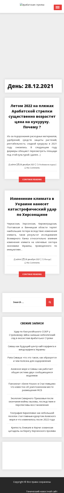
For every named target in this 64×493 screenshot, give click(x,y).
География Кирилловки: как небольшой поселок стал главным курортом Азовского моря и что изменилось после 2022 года (32, 416)
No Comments (33, 167)
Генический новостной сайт (41, 491)
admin (13, 164)
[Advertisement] (32, 44)
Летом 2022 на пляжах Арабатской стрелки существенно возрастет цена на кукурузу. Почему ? (32, 116)
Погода (47, 259)
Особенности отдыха (47, 165)
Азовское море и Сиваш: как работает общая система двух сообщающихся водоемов (32, 372)
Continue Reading (32, 179)
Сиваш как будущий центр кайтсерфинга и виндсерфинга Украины (32, 348)
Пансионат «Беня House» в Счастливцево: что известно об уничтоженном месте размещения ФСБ (32, 387)
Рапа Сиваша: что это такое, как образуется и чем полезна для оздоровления (32, 359)
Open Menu (58, 7)
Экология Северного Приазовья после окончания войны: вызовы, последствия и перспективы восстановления (32, 401)
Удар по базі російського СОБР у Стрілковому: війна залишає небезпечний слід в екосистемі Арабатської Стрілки (32, 335)
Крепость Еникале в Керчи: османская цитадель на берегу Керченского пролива (32, 429)
